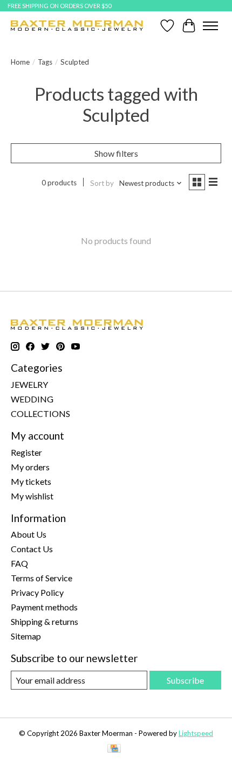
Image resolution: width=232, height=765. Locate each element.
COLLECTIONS (40, 413)
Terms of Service (41, 578)
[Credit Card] (114, 749)
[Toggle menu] (210, 26)
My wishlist (32, 496)
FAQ (19, 563)
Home (20, 62)
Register (26, 452)
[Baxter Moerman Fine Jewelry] (77, 26)
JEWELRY (29, 384)
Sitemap (26, 636)
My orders (30, 467)
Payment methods (44, 607)
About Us (28, 534)
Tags (45, 62)
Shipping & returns (44, 621)
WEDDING (32, 399)
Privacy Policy (37, 592)
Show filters (116, 153)
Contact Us (32, 549)
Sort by (102, 183)
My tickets (31, 481)
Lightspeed (196, 733)
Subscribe (185, 680)
